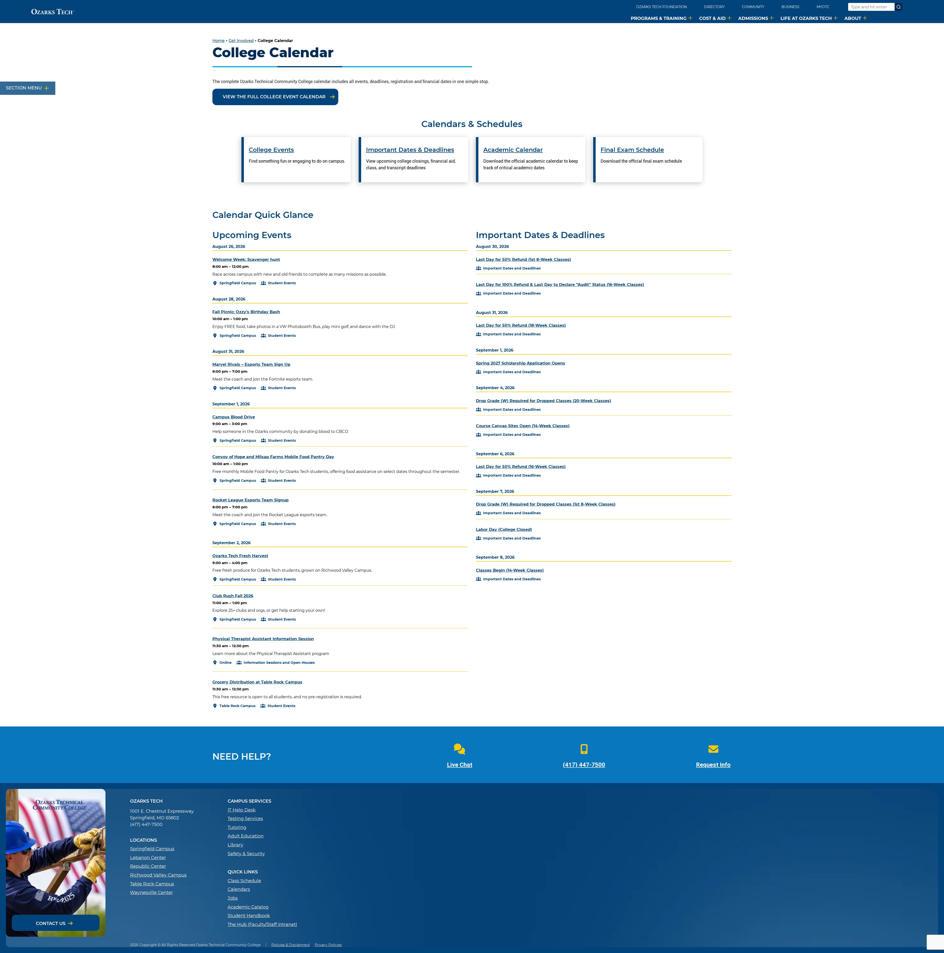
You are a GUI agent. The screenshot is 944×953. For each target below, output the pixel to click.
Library (235, 845)
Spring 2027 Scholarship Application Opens (520, 363)
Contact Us (50, 923)
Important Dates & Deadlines (410, 149)
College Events (271, 149)
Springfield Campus (152, 849)
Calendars (239, 889)
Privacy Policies (328, 945)
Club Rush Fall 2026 (232, 596)
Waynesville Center (151, 892)
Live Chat (459, 764)
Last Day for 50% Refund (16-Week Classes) (521, 466)
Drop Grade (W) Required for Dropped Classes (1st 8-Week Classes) (546, 504)
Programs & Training (659, 18)
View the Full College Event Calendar (274, 97)
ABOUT (852, 18)
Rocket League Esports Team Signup (250, 500)
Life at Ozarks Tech (806, 18)
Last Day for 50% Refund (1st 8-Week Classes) (523, 259)
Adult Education (246, 836)
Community (753, 7)
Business (790, 7)
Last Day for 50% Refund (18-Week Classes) (521, 325)
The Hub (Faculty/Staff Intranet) (262, 924)
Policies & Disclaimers (290, 945)
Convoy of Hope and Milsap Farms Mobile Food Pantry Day (273, 457)
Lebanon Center (148, 857)
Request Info (713, 764)
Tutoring (237, 827)
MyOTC (823, 7)
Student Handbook (249, 915)
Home (218, 40)
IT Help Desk (242, 810)
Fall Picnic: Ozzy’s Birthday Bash (246, 312)
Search (898, 7)
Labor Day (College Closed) (504, 529)
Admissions (753, 18)
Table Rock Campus (152, 884)
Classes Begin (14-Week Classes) (510, 570)
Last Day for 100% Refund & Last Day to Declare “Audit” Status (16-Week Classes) (560, 284)
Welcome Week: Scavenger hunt (246, 259)
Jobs (233, 898)
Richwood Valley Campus (158, 875)
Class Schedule (244, 880)
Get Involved (241, 40)
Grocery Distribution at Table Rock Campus (257, 682)
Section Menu (24, 88)
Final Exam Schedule (632, 149)
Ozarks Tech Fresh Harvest (240, 556)
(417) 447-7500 (584, 764)
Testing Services (245, 818)
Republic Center (148, 866)
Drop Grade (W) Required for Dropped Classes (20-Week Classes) (543, 400)
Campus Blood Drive (233, 417)
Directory (714, 7)
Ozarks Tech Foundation (661, 7)
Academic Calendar (513, 149)
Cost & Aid (712, 18)
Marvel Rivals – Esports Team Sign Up (251, 364)
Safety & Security (246, 853)
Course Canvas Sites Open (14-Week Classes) (523, 426)
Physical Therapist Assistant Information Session (263, 639)
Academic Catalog (248, 907)
